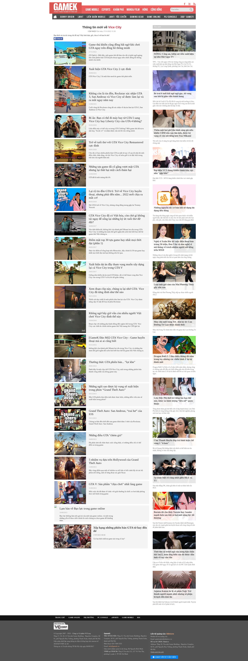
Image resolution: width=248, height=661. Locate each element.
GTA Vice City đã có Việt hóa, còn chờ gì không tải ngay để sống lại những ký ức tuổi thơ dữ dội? (117, 219)
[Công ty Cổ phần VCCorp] (61, 626)
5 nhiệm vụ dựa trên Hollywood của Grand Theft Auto (113, 461)
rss (194, 4)
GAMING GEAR (137, 16)
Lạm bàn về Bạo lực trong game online (82, 508)
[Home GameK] (55, 16)
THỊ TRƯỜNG (89, 617)
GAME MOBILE (92, 9)
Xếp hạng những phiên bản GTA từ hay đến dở (120, 529)
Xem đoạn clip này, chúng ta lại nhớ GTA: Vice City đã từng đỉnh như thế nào (116, 290)
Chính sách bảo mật (157, 652)
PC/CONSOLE (170, 16)
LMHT (80, 16)
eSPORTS (106, 9)
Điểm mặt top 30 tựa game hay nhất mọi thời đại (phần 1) (115, 241)
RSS (138, 617)
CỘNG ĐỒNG (156, 9)
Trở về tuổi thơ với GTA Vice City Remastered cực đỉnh (116, 144)
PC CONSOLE (103, 617)
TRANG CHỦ (60, 617)
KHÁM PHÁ (118, 9)
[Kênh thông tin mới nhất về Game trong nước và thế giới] (65, 8)
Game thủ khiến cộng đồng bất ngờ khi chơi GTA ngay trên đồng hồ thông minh (114, 46)
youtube (189, 4)
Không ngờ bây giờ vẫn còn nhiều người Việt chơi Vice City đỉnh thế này (115, 315)
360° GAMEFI (187, 16)
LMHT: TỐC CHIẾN (118, 16)
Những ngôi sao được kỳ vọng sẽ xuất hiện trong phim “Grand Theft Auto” (113, 388)
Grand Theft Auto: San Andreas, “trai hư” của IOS (115, 412)
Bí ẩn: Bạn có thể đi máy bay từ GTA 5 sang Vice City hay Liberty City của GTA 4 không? (115, 119)
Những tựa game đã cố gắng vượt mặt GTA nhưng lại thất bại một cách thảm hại (114, 168)
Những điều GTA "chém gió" (105, 435)
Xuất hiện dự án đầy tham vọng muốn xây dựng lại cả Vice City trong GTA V (116, 266)
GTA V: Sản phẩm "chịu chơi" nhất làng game (115, 484)
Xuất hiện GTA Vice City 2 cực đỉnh (110, 69)
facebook (184, 4)
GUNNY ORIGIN (67, 16)
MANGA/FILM (133, 9)
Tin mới (157, 27)
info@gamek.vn (114, 646)
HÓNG (145, 9)
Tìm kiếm (191, 10)
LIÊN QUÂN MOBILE (96, 16)
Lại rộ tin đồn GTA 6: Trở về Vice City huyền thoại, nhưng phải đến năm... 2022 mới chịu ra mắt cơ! (116, 194)
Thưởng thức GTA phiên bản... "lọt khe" (112, 362)
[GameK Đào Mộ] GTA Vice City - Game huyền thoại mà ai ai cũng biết (117, 339)
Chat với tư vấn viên (165, 657)
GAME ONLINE (154, 16)
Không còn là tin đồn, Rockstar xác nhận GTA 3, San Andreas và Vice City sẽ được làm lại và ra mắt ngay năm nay (116, 97)
